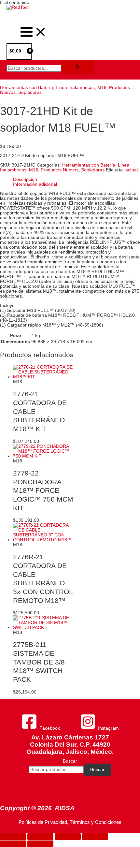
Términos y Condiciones (95, 822)
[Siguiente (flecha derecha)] (40, 843)
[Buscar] (77, 67)
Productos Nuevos (59, 170)
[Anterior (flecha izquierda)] (13, 843)
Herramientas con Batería (26, 87)
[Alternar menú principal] (34, 32)
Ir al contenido (14, 2)
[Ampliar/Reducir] (13, 836)
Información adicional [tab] (35, 184)
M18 (101, 87)
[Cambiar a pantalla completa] (40, 836)
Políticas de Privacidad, (43, 822)
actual (131, 170)
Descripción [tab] (25, 179)
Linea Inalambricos (75, 87)
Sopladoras (30, 92)
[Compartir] (68, 836)
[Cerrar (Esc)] (95, 836)
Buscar (70, 761)
